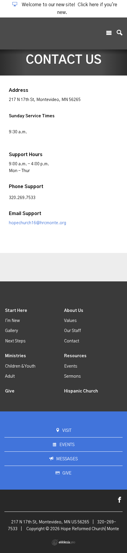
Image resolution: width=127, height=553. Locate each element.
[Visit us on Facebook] (120, 500)
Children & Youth (20, 366)
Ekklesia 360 (63, 542)
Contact (71, 341)
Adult (10, 376)
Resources (75, 356)
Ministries (15, 356)
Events (70, 366)
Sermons (72, 376)
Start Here (16, 311)
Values (70, 321)
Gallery (11, 331)
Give (9, 391)
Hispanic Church (81, 391)
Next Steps (15, 341)
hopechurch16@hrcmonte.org (37, 223)
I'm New (12, 321)
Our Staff (72, 331)
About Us (73, 311)
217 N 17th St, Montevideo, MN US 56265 (50, 522)
